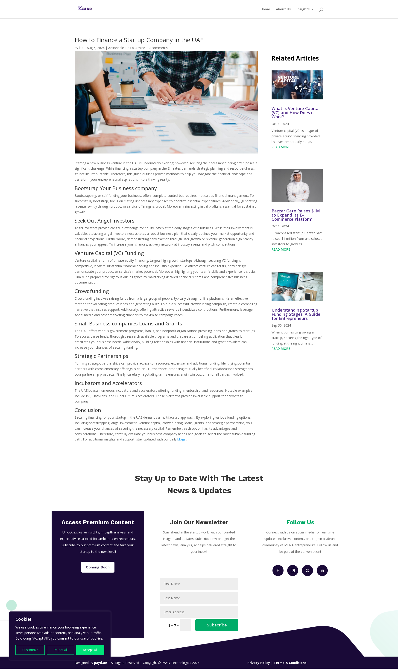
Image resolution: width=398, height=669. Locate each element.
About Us (283, 9)
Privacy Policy (259, 662)
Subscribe (217, 625)
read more (281, 147)
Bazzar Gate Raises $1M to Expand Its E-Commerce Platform (296, 215)
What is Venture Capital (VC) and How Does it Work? (296, 112)
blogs (181, 439)
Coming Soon (98, 567)
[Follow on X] (307, 570)
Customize (30, 650)
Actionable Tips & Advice (126, 48)
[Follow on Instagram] (292, 570)
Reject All (60, 650)
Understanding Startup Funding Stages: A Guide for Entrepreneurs (296, 314)
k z (81, 48)
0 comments (158, 48)
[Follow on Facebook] (278, 570)
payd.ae (101, 662)
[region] (60, 635)
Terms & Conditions (290, 662)
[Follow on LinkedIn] (322, 570)
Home (265, 9)
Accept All (90, 650)
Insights (303, 9)
